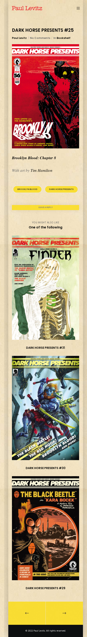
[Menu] (77, 8)
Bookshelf (63, 38)
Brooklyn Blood (27, 189)
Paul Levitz (19, 38)
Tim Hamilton (41, 170)
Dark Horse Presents (61, 189)
